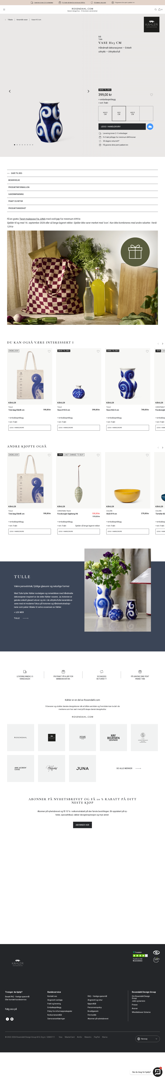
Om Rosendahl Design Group (141, 997)
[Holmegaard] (82, 737)
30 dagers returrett (100, 2)
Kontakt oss (52, 996)
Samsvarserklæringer (56, 1019)
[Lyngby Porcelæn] (144, 737)
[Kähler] (51, 737)
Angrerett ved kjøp (55, 1000)
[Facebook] (7, 1019)
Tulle (17, 618)
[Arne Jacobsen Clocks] (20, 768)
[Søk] (155, 9)
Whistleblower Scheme (141, 1012)
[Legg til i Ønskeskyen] (150, 126)
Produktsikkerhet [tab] (17, 208)
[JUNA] (82, 768)
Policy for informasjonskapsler (59, 1011)
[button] (19, 145)
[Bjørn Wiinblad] (51, 768)
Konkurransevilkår (54, 1015)
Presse (135, 1005)
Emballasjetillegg (54, 1007)
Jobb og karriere (138, 1001)
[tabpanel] (82, 272)
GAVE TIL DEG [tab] (16, 173)
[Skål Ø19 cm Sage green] (145, 513)
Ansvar (135, 1008)
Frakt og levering (54, 1004)
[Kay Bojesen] (113, 737)
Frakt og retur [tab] (15, 201)
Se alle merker (124, 768)
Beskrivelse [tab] (14, 180)
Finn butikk (92, 1015)
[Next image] (88, 91)
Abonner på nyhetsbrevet (98, 1019)
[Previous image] (10, 91)
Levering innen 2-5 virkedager (43, 2)
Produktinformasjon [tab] (18, 187)
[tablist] (82, 191)
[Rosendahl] (20, 737)
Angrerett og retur (95, 1000)
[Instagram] (12, 1019)
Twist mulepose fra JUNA (32, 219)
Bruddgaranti (93, 1011)
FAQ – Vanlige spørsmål (97, 996)
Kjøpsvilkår (92, 1004)
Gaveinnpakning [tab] (16, 194)
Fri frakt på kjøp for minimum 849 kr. (73, 2)
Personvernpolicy (95, 1007)
